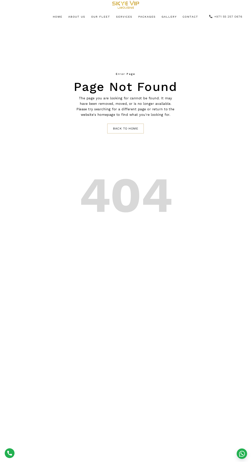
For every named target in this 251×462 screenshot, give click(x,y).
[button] (242, 453)
